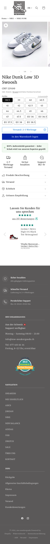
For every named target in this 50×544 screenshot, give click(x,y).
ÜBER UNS (10, 453)
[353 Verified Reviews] (25, 376)
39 (19, 100)
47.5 (19, 116)
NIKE (11, 18)
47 (7, 116)
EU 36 (30, 116)
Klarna (8, 489)
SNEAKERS (10, 393)
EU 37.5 (8, 122)
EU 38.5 (31, 122)
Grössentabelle (43, 96)
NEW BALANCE (12, 423)
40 (30, 100)
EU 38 (19, 122)
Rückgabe (10, 477)
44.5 (19, 111)
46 (42, 111)
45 (30, 111)
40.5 (42, 100)
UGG (7, 435)
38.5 (7, 100)
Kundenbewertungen (15, 507)
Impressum (10, 495)
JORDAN (9, 411)
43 (42, 105)
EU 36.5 (43, 116)
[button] (5, 8)
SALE (7, 447)
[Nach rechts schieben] (31, 72)
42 (19, 105)
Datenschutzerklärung (36, 534)
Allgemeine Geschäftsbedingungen (22, 483)
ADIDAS (9, 429)
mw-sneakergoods (24, 530)
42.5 (30, 105)
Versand (15, 92)
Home (4, 18)
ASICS (8, 405)
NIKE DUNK (22, 18)
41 (7, 105)
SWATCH (9, 441)
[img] (25, 215)
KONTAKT (10, 459)
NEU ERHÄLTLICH (14, 399)
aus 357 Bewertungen (23, 219)
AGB (16, 538)
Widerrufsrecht (19, 534)
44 (7, 111)
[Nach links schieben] (19, 72)
